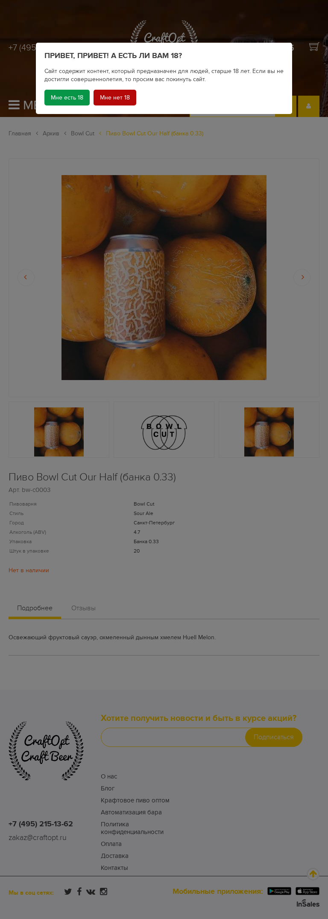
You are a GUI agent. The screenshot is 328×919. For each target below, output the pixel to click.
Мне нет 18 (115, 97)
